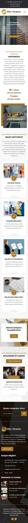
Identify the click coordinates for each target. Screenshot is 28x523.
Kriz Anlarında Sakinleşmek (17, 488)
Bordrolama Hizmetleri (14, 297)
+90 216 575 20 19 (15, 6)
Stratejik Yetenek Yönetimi (17, 495)
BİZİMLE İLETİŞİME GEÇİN (14, 36)
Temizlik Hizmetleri (14, 221)
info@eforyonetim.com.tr (15, 2)
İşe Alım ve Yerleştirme (14, 259)
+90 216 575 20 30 (15, 4)
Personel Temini (14, 183)
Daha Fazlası (7, 449)
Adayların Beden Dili (14, 382)
